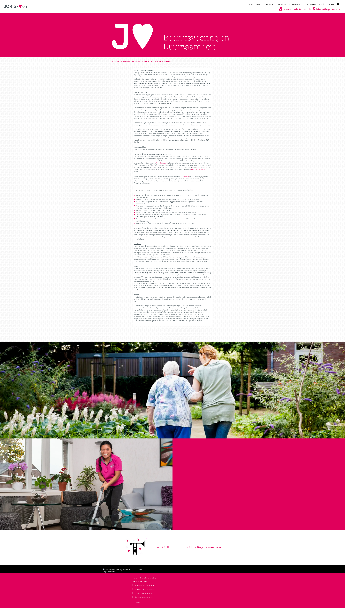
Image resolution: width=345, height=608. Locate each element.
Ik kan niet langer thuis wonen (328, 9)
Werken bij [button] (269, 4)
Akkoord (136, 603)
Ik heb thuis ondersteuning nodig (297, 9)
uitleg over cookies (140, 581)
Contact (331, 4)
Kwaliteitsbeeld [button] (297, 4)
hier (206, 547)
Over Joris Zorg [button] (282, 4)
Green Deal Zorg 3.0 (162, 163)
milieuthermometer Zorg (198, 169)
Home (251, 4)
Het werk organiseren (142, 61)
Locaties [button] (258, 4)
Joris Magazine (311, 4)
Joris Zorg (186, 177)
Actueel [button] (321, 4)
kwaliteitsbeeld (129, 61)
